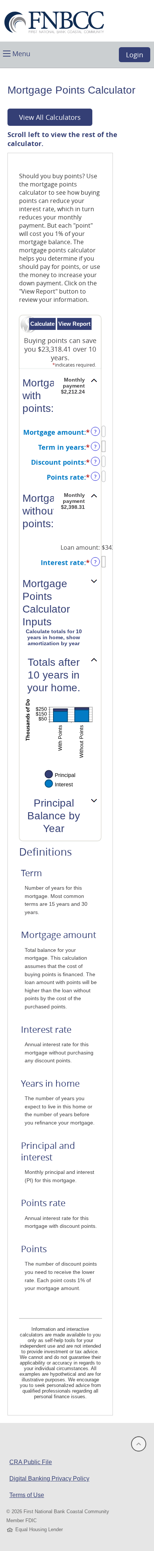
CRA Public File (30, 1462)
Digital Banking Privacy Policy (49, 1478)
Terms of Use (26, 1495)
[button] (16, 53)
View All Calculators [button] (50, 117)
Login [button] (134, 54)
